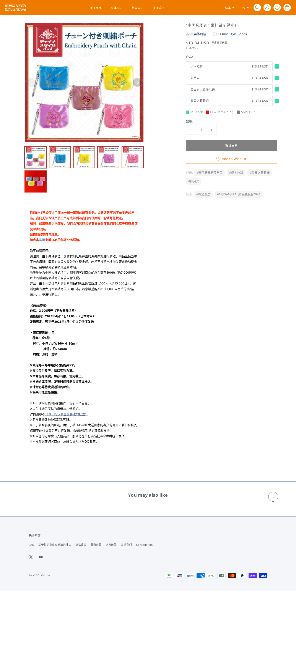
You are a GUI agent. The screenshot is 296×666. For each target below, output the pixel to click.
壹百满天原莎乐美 (229, 89)
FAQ (31, 545)
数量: (189, 121)
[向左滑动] (31, 82)
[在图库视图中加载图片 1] (35, 157)
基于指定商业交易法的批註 (54, 545)
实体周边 (116, 8)
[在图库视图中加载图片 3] (84, 157)
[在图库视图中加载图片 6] (35, 181)
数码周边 (137, 8)
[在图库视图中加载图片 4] (108, 157)
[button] (257, 7)
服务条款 (96, 545)
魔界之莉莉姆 (229, 101)
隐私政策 (80, 545)
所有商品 (96, 8)
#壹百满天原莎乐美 (209, 172)
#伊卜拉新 (236, 172)
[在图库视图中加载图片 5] (133, 157)
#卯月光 (193, 181)
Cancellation (144, 545)
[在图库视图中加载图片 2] (60, 157)
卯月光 (229, 78)
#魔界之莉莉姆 (259, 172)
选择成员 (158, 8)
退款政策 (111, 545)
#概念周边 (203, 194)
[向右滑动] (137, 82)
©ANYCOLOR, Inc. (40, 575)
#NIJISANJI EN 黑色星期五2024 (238, 194)
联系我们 (126, 545)
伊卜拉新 (229, 66)
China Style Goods (233, 34)
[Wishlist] (277, 7)
